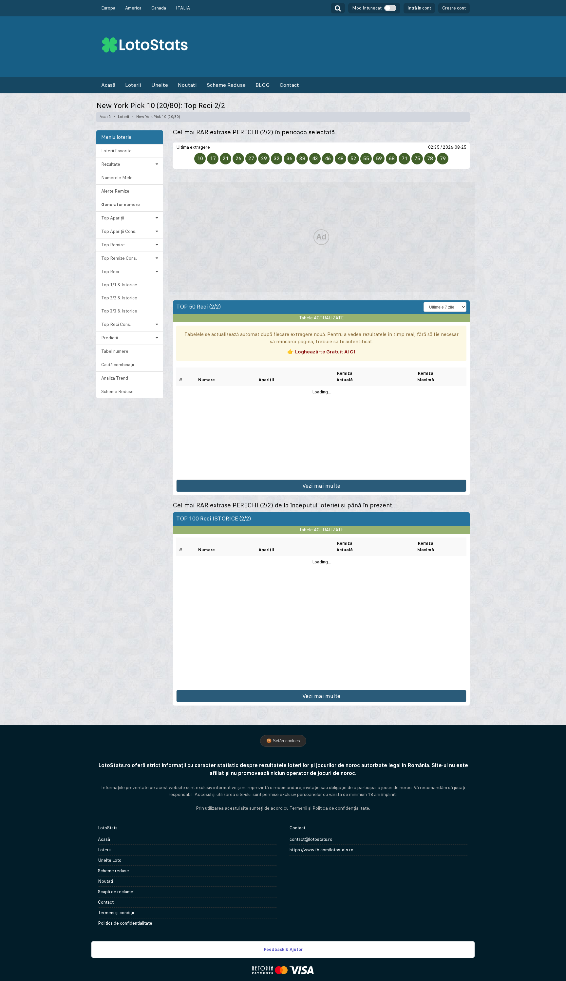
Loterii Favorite (116, 151)
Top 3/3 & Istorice (119, 311)
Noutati (187, 85)
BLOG (262, 85)
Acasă (108, 85)
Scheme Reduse (226, 85)
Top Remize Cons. (119, 258)
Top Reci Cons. (116, 324)
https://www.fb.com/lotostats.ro (321, 850)
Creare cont (454, 8)
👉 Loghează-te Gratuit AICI (321, 352)
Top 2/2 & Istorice (119, 298)
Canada (158, 8)
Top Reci (110, 271)
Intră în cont (419, 8)
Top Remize (113, 245)
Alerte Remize (115, 191)
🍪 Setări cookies (283, 740)
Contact (289, 85)
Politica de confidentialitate (125, 923)
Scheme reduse (113, 871)
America (133, 8)
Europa (108, 8)
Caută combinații (117, 365)
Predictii (109, 338)
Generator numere (120, 204)
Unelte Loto (110, 860)
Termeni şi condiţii (116, 912)
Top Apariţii (112, 218)
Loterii (133, 85)
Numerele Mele (117, 177)
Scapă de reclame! (116, 892)
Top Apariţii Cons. (118, 231)
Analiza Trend (114, 378)
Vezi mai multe (321, 485)
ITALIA (183, 8)
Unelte (159, 85)
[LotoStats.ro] (144, 44)
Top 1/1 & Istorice (119, 285)
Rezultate (110, 164)
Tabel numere (114, 351)
